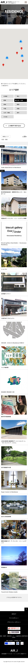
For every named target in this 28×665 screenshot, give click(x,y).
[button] (3, 65)
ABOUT (14, 614)
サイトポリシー (14, 618)
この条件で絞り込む (14, 126)
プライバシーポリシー (14, 622)
